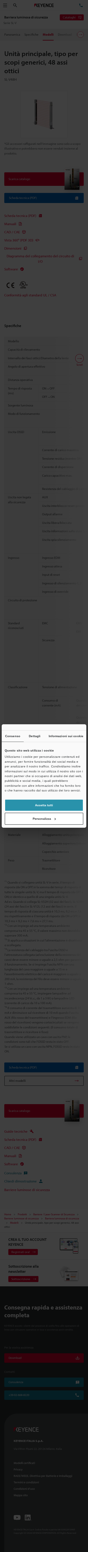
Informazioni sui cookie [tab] (66, 736)
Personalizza (42, 818)
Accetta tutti (44, 805)
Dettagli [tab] (34, 736)
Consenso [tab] (12, 736)
